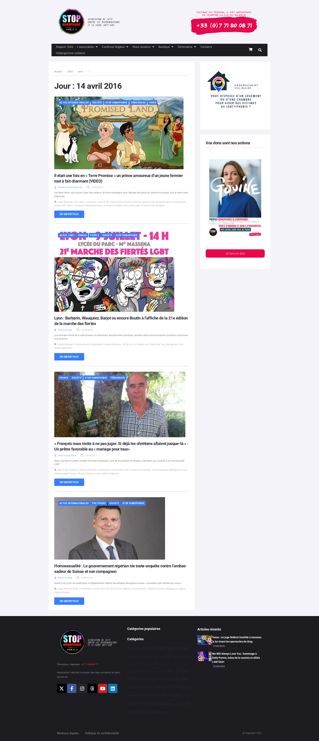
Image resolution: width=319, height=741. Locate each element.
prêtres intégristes (110, 473)
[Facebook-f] (71, 688)
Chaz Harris (79, 202)
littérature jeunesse (94, 205)
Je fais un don (235, 253)
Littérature (79, 205)
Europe (139, 671)
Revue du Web (65, 330)
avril (80, 71)
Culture (165, 664)
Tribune (180, 704)
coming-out (90, 202)
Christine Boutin (82, 344)
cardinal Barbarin (66, 344)
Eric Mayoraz (125, 588)
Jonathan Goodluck (156, 588)
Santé (156, 695)
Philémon (89, 473)
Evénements (155, 671)
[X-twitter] (61, 688)
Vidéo (152, 102)
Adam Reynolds (65, 202)
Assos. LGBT (66, 235)
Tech (173, 704)
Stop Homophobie (116, 102)
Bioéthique (182, 657)
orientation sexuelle (113, 205)
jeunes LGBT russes (63, 205)
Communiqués (146, 663)
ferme (120, 202)
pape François (70, 473)
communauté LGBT (120, 470)
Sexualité (159, 205)
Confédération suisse (89, 588)
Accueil (58, 71)
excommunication (160, 470)
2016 (70, 71)
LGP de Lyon (128, 344)
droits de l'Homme (109, 588)
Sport (184, 695)
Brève (129, 664)
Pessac (81, 473)
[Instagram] (82, 688)
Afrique (132, 657)
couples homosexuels (140, 470)
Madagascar (172, 588)
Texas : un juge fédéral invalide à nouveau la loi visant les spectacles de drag (236, 639)
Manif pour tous (157, 344)
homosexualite (179, 202)
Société (97, 102)
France (82, 235)
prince (126, 205)
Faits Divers (176, 671)
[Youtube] (102, 688)
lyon (147, 344)
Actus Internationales (74, 102)
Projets (132, 695)
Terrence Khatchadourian (70, 187)
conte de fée (103, 202)
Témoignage (138, 102)
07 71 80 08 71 (90, 664)
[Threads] (92, 688)
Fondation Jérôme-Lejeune (136, 202)
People (94, 235)
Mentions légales (68, 733)
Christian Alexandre (87, 470)
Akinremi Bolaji (71, 588)
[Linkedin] (112, 688)
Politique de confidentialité (102, 733)
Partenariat (148, 687)
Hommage (149, 679)
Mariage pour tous (174, 344)
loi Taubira (139, 344)
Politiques (99, 503)
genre (168, 202)
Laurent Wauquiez (112, 344)
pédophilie (66, 348)
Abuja (60, 588)
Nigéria (182, 588)
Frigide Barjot (97, 344)
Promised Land (147, 205)
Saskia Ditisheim (62, 592)
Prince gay (135, 205)
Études (165, 712)
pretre (98, 473)
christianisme (103, 470)
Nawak (57, 348)
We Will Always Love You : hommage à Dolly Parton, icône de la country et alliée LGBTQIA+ (236, 657)
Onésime (58, 473)
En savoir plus (69, 214)
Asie (140, 657)
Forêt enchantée (157, 202)
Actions (134, 648)
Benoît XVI (63, 470)
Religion (144, 696)
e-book (113, 202)
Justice (134, 686)
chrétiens (73, 470)
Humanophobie (172, 678)
